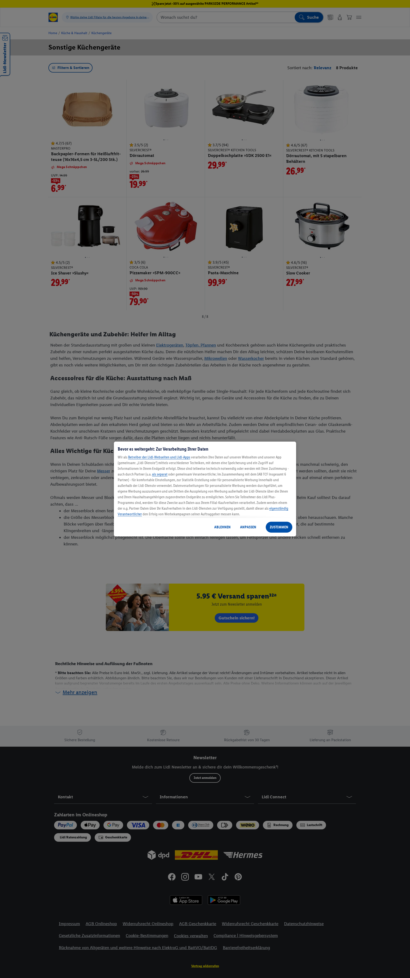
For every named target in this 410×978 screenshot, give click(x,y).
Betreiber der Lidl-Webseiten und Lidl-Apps (159, 457)
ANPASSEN (248, 527)
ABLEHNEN (222, 527)
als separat (160, 474)
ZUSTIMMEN (279, 527)
